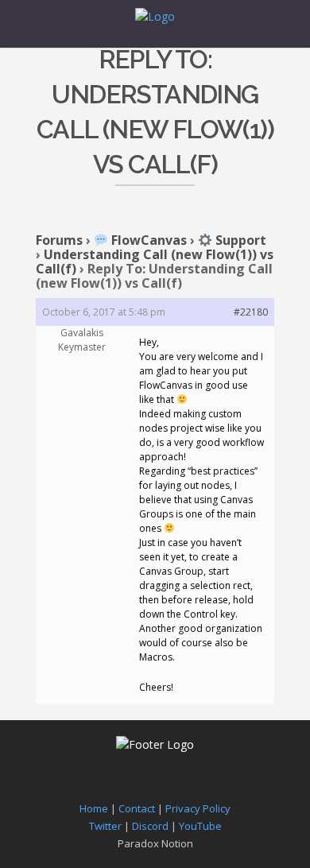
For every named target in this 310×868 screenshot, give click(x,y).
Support (239, 240)
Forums (59, 240)
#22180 (251, 312)
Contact (136, 808)
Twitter (105, 826)
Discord (150, 826)
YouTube (200, 826)
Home (93, 808)
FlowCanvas (147, 240)
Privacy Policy (198, 808)
